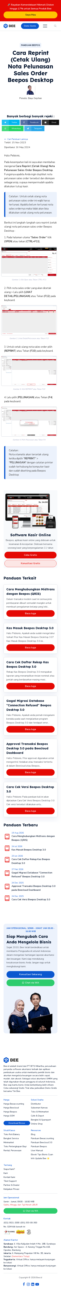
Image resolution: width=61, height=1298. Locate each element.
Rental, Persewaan (12, 1150)
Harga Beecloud (11, 1107)
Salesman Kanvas (39, 1107)
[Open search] (55, 26)
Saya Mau (30, 14)
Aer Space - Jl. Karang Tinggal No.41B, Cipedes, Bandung (27, 1248)
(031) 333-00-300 (28, 1222)
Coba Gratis (30, 555)
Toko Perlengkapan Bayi (15, 1146)
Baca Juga (30, 613)
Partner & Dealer (12, 1185)
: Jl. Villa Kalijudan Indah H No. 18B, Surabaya (30, 1243)
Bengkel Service (11, 1138)
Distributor (36, 1103)
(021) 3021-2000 (11, 1222)
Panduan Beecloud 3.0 (41, 1142)
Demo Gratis (30, 25)
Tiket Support (10, 1181)
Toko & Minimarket (40, 1111)
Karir (6, 1173)
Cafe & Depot (37, 1115)
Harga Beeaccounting (14, 1103)
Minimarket (9, 1142)
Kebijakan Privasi (11, 1189)
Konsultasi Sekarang (30, 974)
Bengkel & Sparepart (41, 1119)
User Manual (37, 1150)
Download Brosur (17, 1123)
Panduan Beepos (39, 1146)
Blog (33, 1134)
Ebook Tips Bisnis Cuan (42, 1154)
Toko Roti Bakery (12, 1134)
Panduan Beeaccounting (42, 1138)
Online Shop (37, 1123)
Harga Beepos (10, 1111)
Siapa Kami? (9, 1169)
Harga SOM (9, 1115)
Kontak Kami (9, 1177)
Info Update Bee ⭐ (40, 1158)
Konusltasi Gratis (30, 563)
